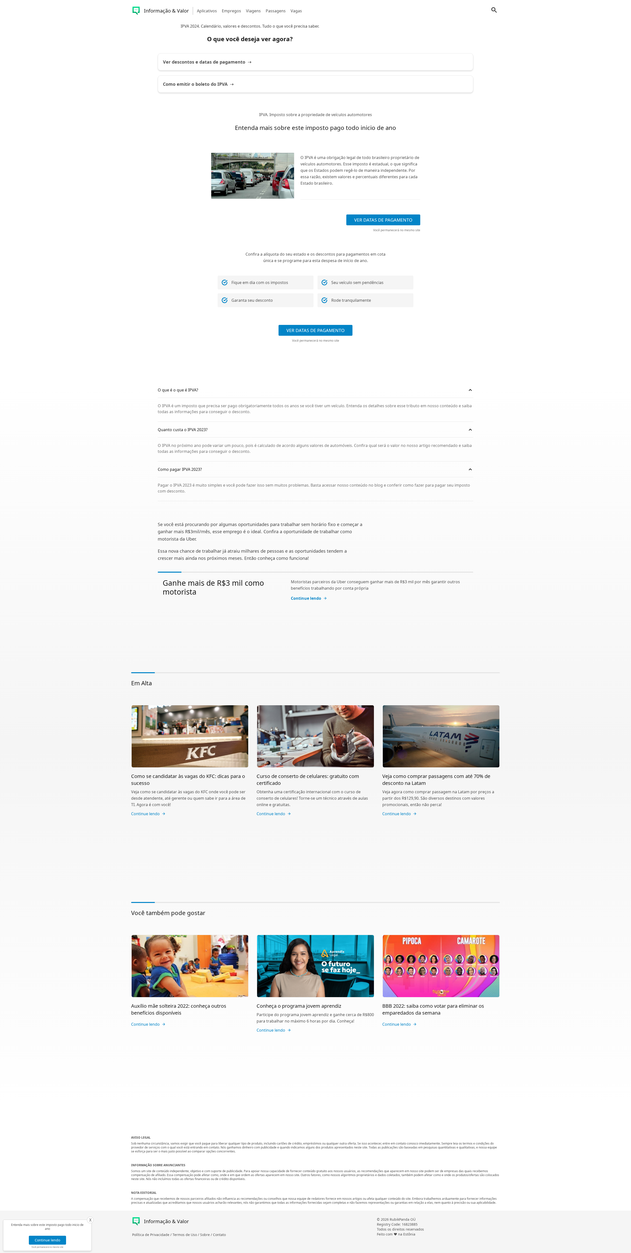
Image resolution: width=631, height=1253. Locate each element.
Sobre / (206, 1234)
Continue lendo (47, 1240)
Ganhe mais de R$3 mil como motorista (213, 587)
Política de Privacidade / (152, 1234)
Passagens (276, 11)
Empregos (231, 11)
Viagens (253, 11)
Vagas (296, 11)
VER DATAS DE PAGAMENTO (383, 220)
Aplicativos (207, 11)
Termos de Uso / (186, 1234)
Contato (219, 1234)
